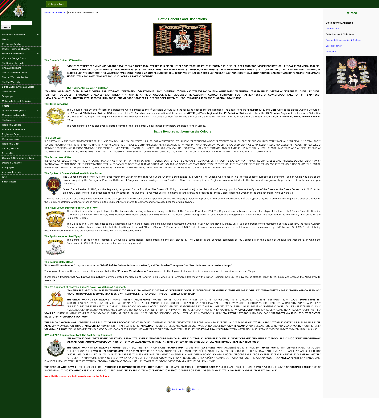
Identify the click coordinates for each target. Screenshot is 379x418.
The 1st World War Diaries (14, 72)
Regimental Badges (11, 124)
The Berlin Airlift (9, 91)
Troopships (7, 96)
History (5, 39)
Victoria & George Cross (14, 58)
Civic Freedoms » (334, 46)
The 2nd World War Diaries (15, 77)
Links (4, 177)
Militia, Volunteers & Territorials (17, 101)
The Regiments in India (13, 63)
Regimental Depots (11, 134)
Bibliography (8, 167)
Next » (196, 389)
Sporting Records (10, 148)
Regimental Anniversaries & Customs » (344, 40)
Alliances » (331, 51)
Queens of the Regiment (14, 110)
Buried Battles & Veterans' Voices (18, 87)
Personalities (8, 153)
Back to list (179, 389)
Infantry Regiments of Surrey (16, 49)
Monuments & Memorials (14, 115)
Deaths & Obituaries (12, 162)
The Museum (8, 120)
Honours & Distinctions (13, 53)
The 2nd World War (11, 82)
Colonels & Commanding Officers (18, 158)
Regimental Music (11, 143)
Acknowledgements (11, 172)
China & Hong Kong (11, 68)
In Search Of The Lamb (13, 129)
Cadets (5, 105)
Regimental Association (13, 34)
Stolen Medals (9, 181)
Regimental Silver (10, 139)
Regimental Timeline (12, 44)
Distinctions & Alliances (55, 12)
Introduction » (332, 28)
